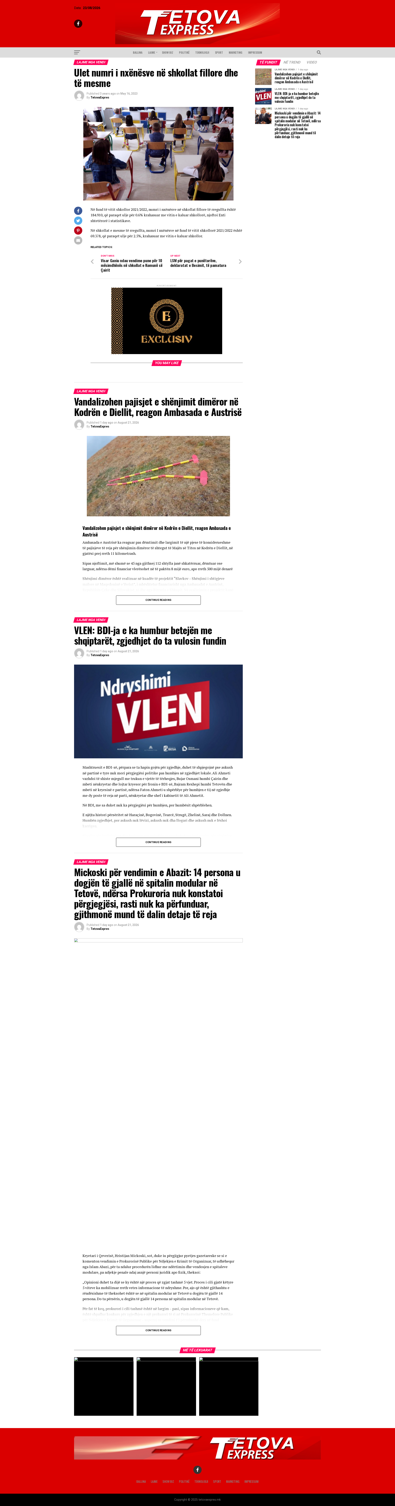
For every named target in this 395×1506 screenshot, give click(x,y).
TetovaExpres (100, 97)
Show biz (167, 52)
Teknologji (202, 52)
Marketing (235, 52)
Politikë (184, 52)
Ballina (137, 52)
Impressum (255, 52)
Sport (219, 52)
